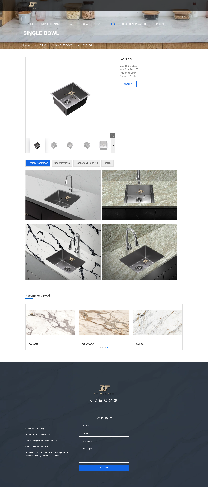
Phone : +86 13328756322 (37, 434)
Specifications (62, 163)
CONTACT (32, 35)
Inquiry (107, 163)
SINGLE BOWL (64, 45)
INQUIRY (128, 84)
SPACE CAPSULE (93, 24)
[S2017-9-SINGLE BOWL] (31, 6)
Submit (104, 467)
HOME (30, 24)
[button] (113, 145)
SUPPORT (158, 24)
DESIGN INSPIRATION (134, 24)
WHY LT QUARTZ (50, 24)
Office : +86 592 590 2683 (37, 446)
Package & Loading (87, 163)
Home (26, 45)
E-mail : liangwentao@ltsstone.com (41, 440)
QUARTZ (71, 24)
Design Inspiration (38, 163)
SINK (112, 24)
